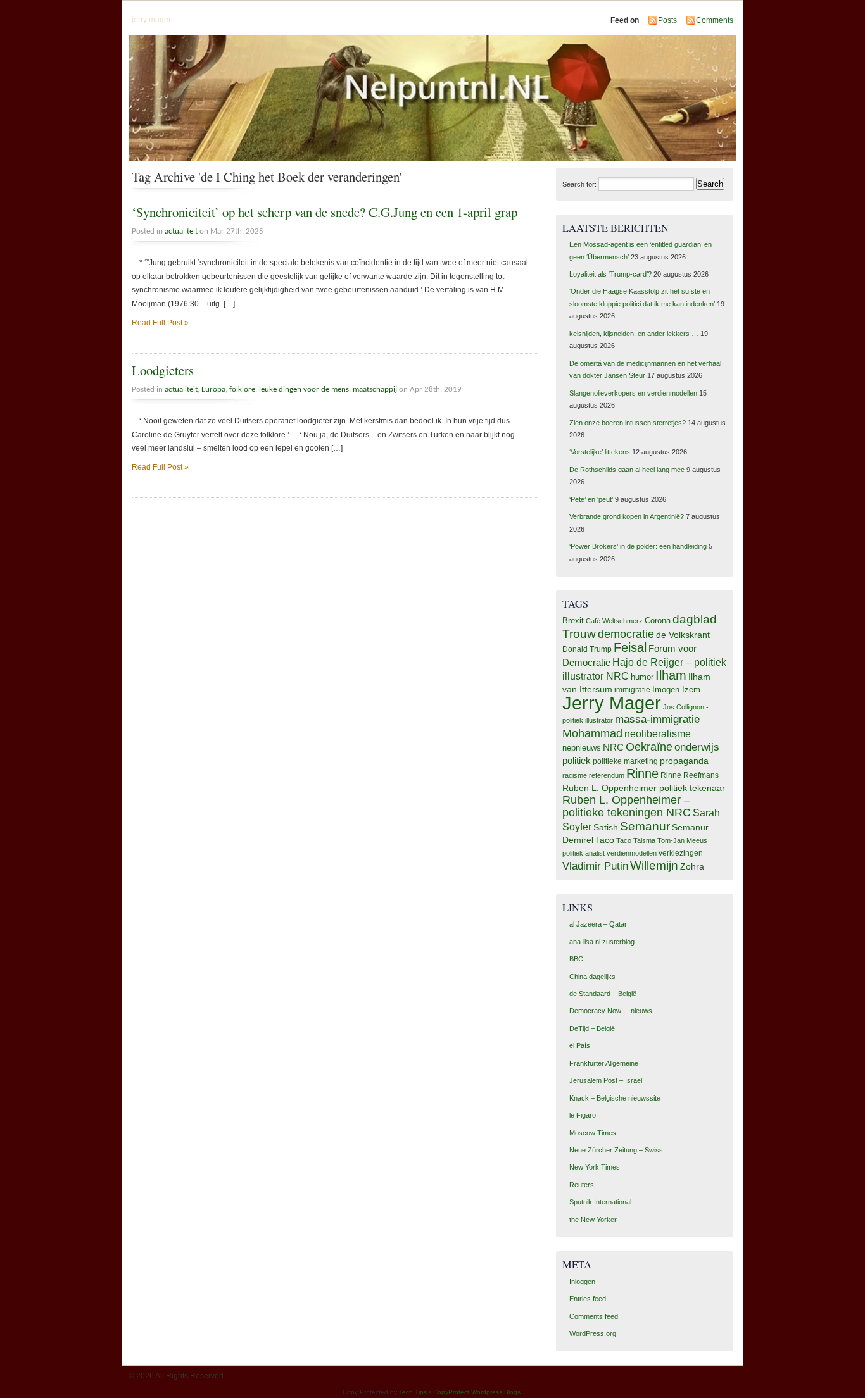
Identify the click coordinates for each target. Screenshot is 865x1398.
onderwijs (696, 747)
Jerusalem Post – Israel (605, 1080)
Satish (605, 827)
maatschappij (375, 389)
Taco (604, 840)
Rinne (642, 773)
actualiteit (181, 231)
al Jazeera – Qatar (598, 924)
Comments (714, 20)
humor (642, 677)
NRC (613, 747)
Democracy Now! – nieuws (610, 1010)
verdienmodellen (632, 853)
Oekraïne (649, 746)
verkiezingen (681, 853)
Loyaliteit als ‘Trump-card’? (610, 274)
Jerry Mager (611, 702)
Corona (658, 620)
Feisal (630, 647)
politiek (576, 761)
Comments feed (593, 1316)
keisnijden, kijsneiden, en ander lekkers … (633, 333)
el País (579, 1045)
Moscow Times (592, 1133)
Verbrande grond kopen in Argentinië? (626, 516)
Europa (213, 389)
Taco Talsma (635, 840)
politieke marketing (625, 761)
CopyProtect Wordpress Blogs (477, 1392)
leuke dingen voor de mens (304, 389)
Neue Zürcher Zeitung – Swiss (616, 1150)
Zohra (692, 866)
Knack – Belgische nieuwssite (614, 1098)
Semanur (645, 826)
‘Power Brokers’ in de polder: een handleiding (638, 546)
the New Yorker (593, 1219)
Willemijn (654, 865)
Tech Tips (413, 1392)
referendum (606, 775)
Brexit (573, 620)
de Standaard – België (602, 993)
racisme (574, 775)
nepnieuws (581, 747)
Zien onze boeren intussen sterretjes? (627, 423)
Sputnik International (600, 1202)
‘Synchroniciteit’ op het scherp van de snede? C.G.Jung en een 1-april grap (324, 212)
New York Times (594, 1167)
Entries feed (587, 1298)
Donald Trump (587, 649)
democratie (626, 633)
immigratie (632, 689)
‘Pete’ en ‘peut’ (591, 499)
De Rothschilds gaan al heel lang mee (627, 469)
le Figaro (582, 1115)
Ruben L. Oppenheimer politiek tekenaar (643, 788)
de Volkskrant (683, 635)
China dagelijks (592, 976)
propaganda (684, 761)
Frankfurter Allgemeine (603, 1063)
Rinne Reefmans (689, 775)
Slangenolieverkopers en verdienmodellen (633, 393)
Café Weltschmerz (614, 621)
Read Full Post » (160, 322)
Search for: (579, 184)
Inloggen (582, 1281)
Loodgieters (163, 370)
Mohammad (592, 733)
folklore (242, 389)
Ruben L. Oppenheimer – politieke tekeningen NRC (626, 806)
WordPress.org (592, 1333)
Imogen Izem (676, 689)
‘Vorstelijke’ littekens (599, 452)
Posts (667, 20)
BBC (576, 959)
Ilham (670, 675)
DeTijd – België (592, 1028)
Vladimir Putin (595, 866)
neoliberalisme (657, 733)
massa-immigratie (657, 719)
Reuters (581, 1185)
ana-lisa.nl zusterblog (602, 942)
